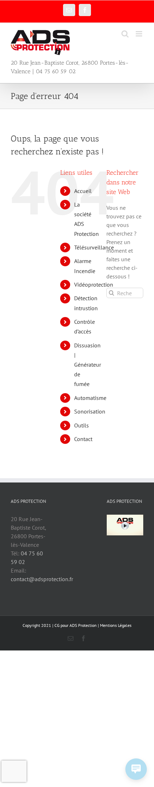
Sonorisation (89, 411)
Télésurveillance (94, 247)
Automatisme (90, 397)
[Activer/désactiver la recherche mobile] (125, 34)
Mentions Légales (115, 625)
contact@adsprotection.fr (42, 579)
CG (56, 625)
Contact (83, 438)
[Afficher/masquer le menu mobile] (139, 34)
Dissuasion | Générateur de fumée (87, 365)
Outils (81, 425)
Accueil (83, 190)
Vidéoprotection (93, 284)
